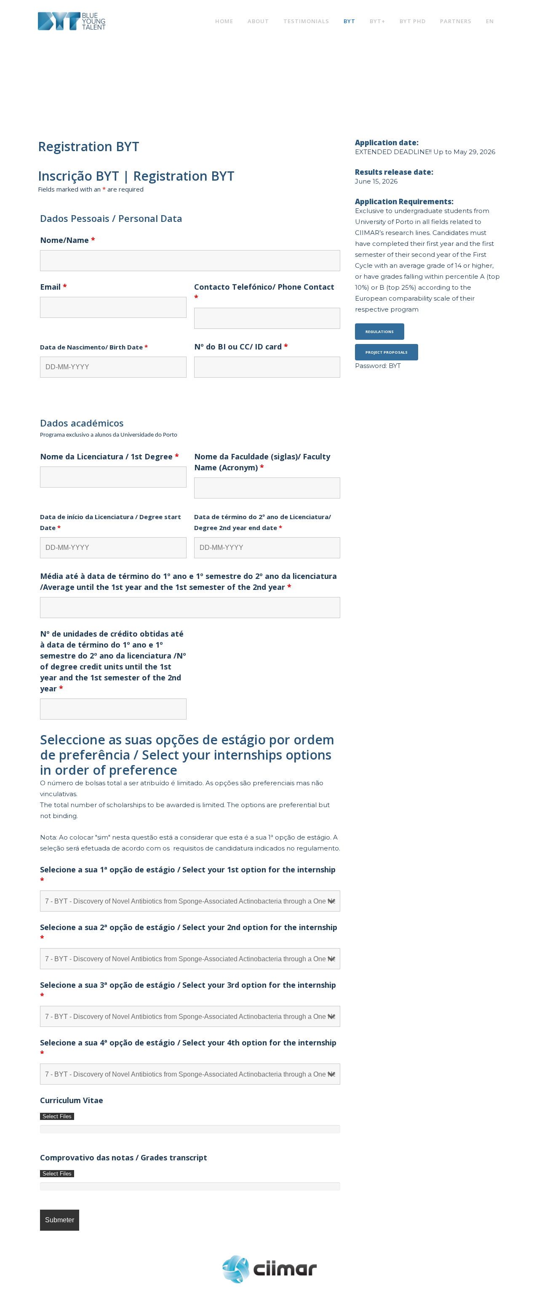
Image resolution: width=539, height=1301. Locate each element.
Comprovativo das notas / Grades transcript (123, 1157)
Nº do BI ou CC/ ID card (241, 346)
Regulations (380, 331)
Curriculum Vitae (71, 1100)
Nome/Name (67, 240)
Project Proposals (387, 352)
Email (53, 287)
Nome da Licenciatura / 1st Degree (109, 456)
